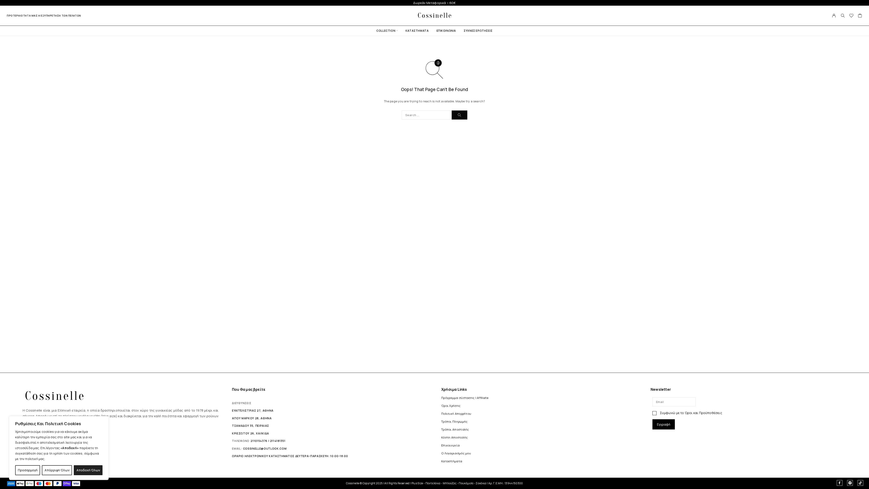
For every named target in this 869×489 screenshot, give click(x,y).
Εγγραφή (663, 424)
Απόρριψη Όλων (57, 470)
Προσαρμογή (28, 470)
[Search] (842, 16)
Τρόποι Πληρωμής (454, 421)
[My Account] (834, 16)
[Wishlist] (851, 16)
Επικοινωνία (446, 30)
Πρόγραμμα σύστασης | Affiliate (465, 398)
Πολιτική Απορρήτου (456, 414)
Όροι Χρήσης (451, 406)
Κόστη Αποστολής (454, 437)
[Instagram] (850, 483)
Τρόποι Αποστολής (455, 429)
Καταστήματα (417, 30)
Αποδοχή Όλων (88, 470)
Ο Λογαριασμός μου (456, 453)
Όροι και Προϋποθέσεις (703, 413)
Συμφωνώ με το (690, 413)
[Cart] (860, 16)
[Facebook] (839, 483)
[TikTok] (860, 483)
